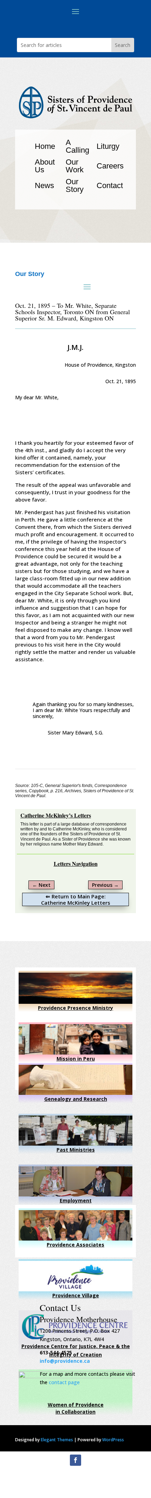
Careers (110, 165)
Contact (110, 185)
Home (45, 146)
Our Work (75, 166)
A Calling (77, 146)
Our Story (75, 185)
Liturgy (108, 146)
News (44, 185)
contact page (64, 1382)
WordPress (113, 1440)
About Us (45, 166)
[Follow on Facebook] (75, 1460)
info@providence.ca (65, 1361)
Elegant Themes (57, 1440)
